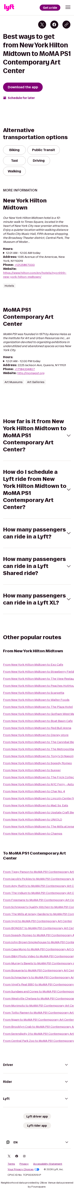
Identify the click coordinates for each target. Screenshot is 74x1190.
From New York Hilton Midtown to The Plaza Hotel (38, 707)
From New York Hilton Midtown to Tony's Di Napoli (38, 756)
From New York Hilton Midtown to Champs (32, 834)
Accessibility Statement (47, 1164)
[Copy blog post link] (66, 24)
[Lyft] (9, 8)
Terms (11, 1164)
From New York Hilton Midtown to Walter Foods (36, 700)
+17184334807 (24, 369)
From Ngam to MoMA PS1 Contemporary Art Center (38, 1020)
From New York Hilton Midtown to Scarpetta (33, 693)
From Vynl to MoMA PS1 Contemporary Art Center (37, 921)
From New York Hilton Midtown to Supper (32, 770)
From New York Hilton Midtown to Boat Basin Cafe (38, 721)
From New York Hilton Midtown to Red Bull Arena (37, 728)
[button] (68, 7)
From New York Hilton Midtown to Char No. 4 (34, 791)
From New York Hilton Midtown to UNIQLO (32, 819)
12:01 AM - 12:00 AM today (23, 253)
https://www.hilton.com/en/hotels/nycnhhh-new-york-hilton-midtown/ (34, 275)
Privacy (24, 1164)
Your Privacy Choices (21, 1169)
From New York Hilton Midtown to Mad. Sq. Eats (35, 805)
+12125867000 (24, 265)
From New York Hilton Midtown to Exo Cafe (33, 665)
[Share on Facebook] (54, 24)
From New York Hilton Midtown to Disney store (35, 735)
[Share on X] (42, 24)
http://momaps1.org (30, 373)
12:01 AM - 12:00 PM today (23, 361)
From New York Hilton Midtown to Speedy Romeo (37, 763)
